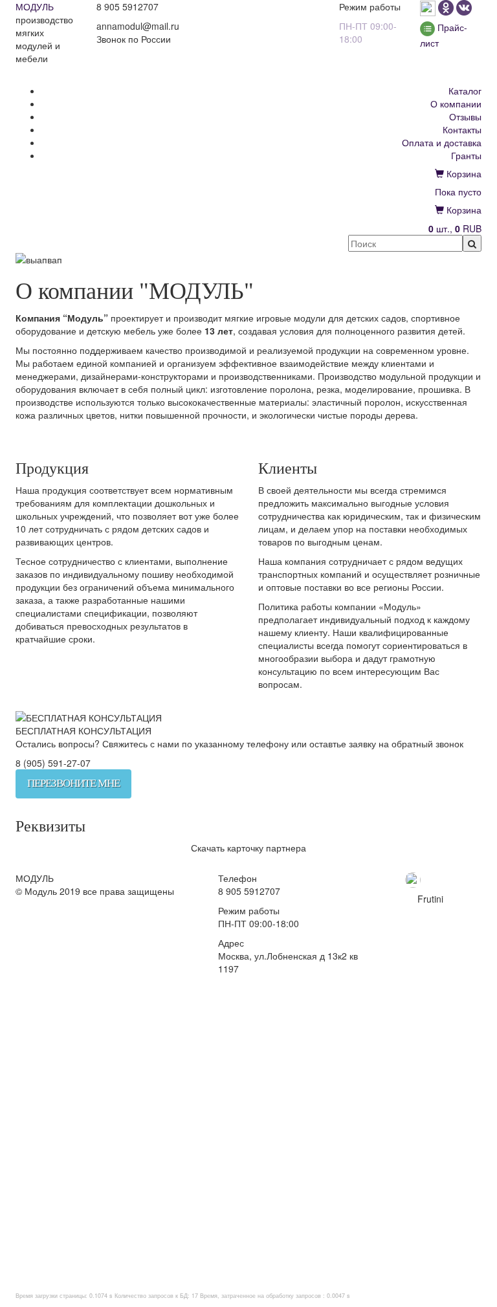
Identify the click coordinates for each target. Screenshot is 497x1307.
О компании (455, 103)
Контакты (462, 129)
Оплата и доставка (441, 142)
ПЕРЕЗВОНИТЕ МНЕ (73, 783)
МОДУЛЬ (35, 6)
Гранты (466, 155)
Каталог (464, 90)
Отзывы (465, 116)
